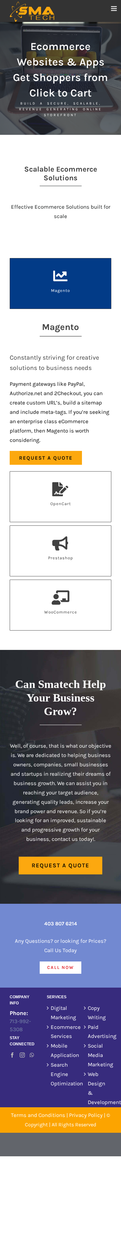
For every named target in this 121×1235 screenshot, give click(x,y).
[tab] (60, 283)
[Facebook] (12, 1055)
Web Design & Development (98, 1088)
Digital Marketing (61, 1013)
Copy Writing (97, 1013)
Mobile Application (61, 1050)
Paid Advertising (98, 1032)
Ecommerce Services (61, 1032)
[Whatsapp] (32, 1055)
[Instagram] (22, 1055)
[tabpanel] (60, 392)
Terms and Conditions (38, 1115)
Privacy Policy (86, 1115)
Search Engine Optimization (61, 1074)
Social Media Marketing (98, 1055)
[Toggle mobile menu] (114, 8)
